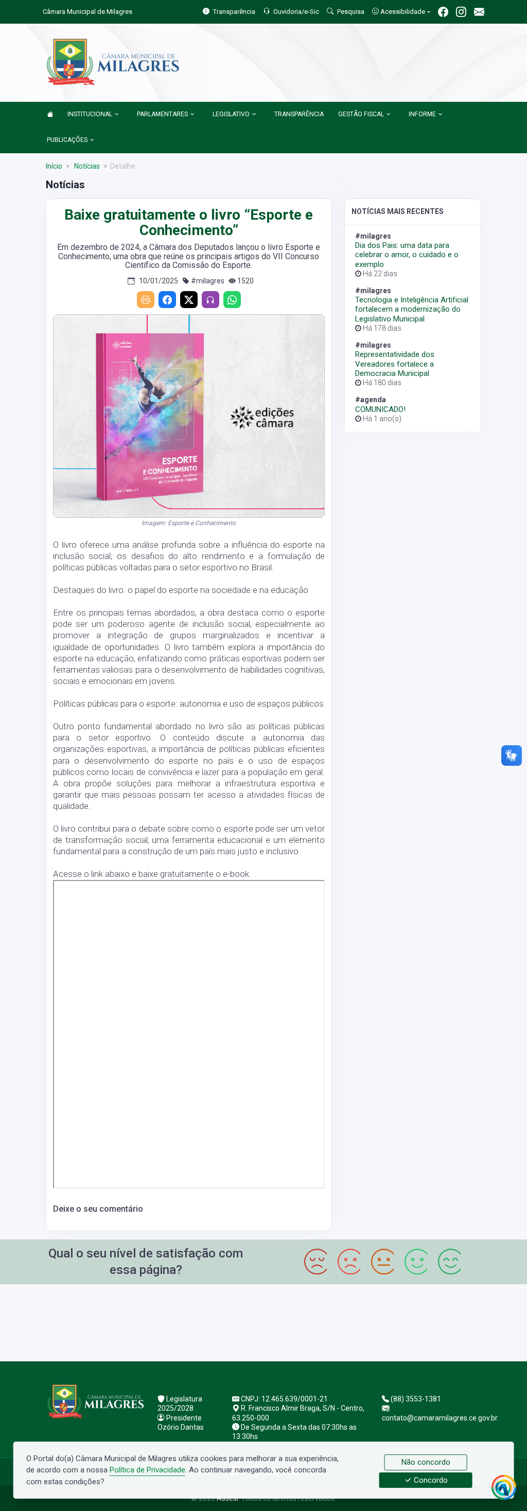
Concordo (430, 1480)
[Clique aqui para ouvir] (210, 299)
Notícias (86, 166)
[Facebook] (167, 299)
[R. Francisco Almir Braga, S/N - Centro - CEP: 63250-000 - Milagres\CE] (263, 1321)
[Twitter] (189, 299)
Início (54, 166)
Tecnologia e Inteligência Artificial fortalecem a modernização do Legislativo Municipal (411, 309)
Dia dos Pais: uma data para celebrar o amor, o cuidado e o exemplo (407, 254)
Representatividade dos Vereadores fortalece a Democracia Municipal (394, 363)
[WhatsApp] (232, 299)
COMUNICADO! (380, 409)
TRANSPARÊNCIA (299, 114)
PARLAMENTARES (162, 114)
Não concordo (425, 1462)
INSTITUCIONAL (89, 114)
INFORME (422, 114)
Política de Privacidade (147, 1469)
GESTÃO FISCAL (361, 114)
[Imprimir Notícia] (145, 299)
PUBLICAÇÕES (67, 139)
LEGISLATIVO (231, 114)
